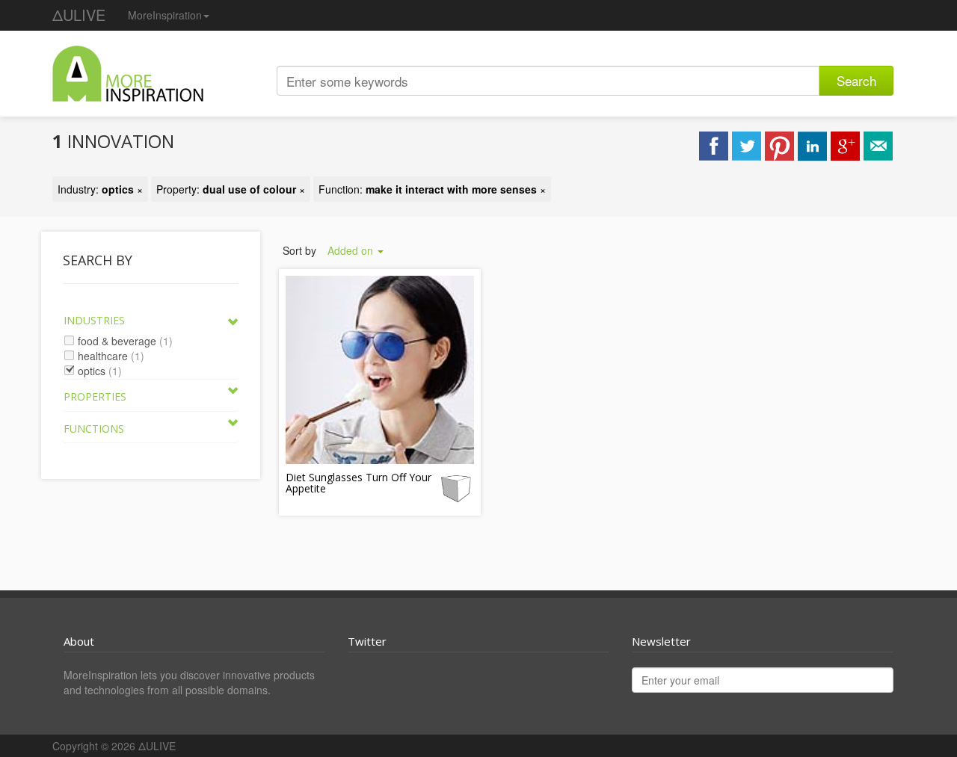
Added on (351, 250)
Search (856, 80)
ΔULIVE (78, 14)
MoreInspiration (165, 14)
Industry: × (100, 189)
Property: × (230, 189)
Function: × (432, 189)
